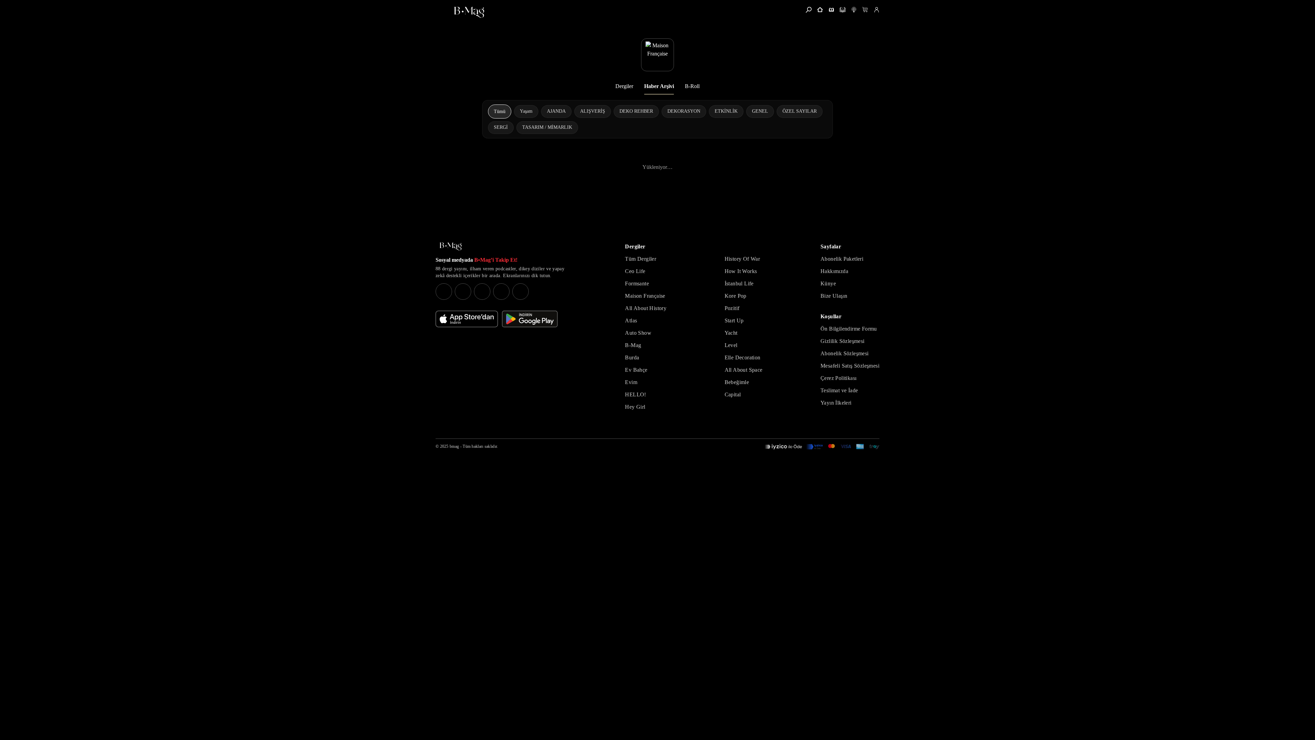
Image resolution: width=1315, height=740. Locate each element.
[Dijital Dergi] (843, 10)
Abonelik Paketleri (842, 259)
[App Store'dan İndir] (467, 319)
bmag (454, 446)
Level (731, 345)
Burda (632, 357)
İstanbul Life (739, 283)
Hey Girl (635, 407)
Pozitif (732, 308)
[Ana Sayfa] (451, 246)
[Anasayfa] (820, 10)
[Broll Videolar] (854, 10)
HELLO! (635, 394)
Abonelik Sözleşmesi (845, 353)
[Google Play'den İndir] (530, 319)
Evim (631, 382)
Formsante (637, 283)
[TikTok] (520, 291)
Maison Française (645, 296)
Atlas (631, 320)
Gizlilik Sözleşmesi (843, 341)
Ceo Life (635, 271)
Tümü (499, 111)
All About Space (744, 370)
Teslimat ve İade (839, 390)
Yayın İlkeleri (836, 403)
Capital (733, 394)
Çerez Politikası (838, 378)
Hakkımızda (834, 271)
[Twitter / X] (482, 291)
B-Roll (692, 86)
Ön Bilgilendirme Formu (849, 329)
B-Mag (633, 345)
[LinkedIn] (501, 291)
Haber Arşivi (659, 86)
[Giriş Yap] (876, 10)
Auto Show (638, 333)
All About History (645, 308)
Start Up (734, 320)
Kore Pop (736, 296)
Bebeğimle (737, 382)
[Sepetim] (865, 10)
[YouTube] (463, 291)
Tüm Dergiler (640, 259)
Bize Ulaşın (834, 296)
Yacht (731, 333)
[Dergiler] (831, 10)
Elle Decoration (743, 357)
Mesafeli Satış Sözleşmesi (850, 366)
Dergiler (624, 86)
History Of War (742, 259)
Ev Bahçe (636, 370)
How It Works (741, 271)
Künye (828, 283)
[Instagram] (444, 291)
